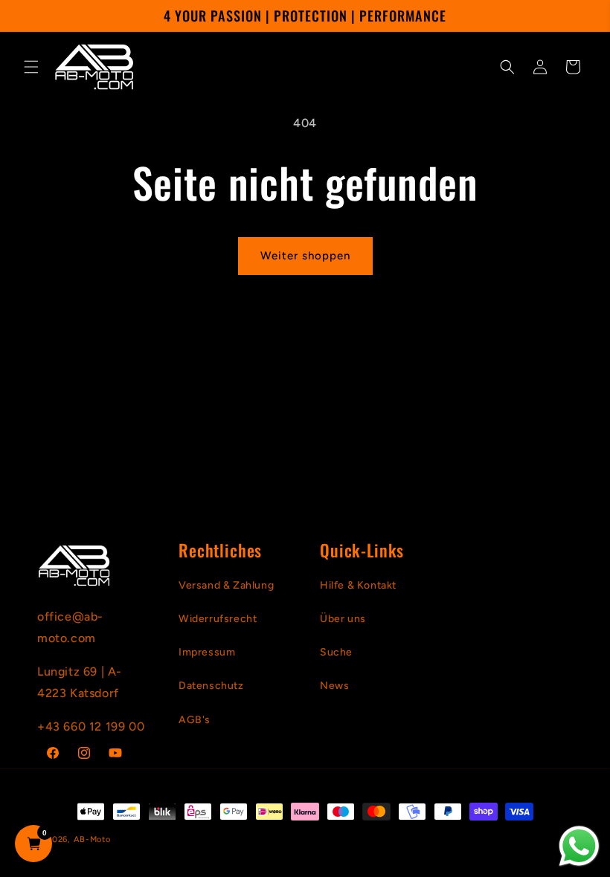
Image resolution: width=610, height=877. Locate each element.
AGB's (195, 719)
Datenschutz (211, 685)
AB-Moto (92, 839)
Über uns (343, 618)
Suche (336, 652)
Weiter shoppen (305, 255)
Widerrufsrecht (218, 618)
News (334, 685)
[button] (31, 67)
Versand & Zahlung (226, 585)
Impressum (207, 652)
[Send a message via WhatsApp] (579, 846)
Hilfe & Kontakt (358, 585)
